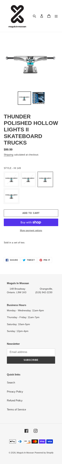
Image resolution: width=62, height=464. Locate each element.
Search (11, 382)
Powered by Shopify (44, 453)
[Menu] (56, 16)
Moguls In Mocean (25, 453)
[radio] (11, 179)
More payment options (31, 230)
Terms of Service (16, 409)
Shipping (8, 154)
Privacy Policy (15, 391)
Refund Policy (15, 400)
